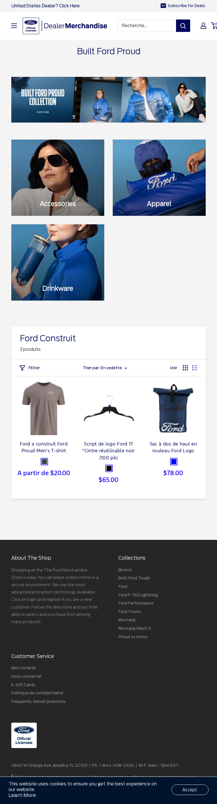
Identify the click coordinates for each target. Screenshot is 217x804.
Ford (122, 586)
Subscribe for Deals (186, 6)
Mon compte (23, 668)
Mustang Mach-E (134, 628)
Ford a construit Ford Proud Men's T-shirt (44, 447)
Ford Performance (135, 603)
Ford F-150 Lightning (138, 595)
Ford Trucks (129, 611)
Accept (190, 789)
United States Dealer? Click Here (45, 5)
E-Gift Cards (23, 685)
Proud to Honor (133, 636)
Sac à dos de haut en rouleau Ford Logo (173, 447)
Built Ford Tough (134, 578)
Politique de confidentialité (37, 693)
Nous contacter (26, 676)
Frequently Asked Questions (38, 701)
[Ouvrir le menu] (14, 25)
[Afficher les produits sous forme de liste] (194, 367)
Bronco (125, 570)
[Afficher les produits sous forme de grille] (185, 367)
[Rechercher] (183, 25)
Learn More (22, 795)
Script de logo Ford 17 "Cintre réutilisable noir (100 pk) (108, 451)
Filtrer (34, 368)
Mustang (127, 620)
